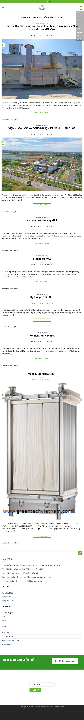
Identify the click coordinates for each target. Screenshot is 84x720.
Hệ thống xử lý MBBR (42, 335)
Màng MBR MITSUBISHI (42, 373)
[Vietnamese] (50, 1)
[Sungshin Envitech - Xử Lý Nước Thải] (42, 8)
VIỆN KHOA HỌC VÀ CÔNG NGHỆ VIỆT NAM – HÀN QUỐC (42, 128)
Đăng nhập (5, 633)
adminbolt (50, 35)
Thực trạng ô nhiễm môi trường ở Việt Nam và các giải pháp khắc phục (26, 577)
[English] (47, 1)
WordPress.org (7, 644)
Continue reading (42, 112)
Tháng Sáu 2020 (7, 597)
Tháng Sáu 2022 (7, 593)
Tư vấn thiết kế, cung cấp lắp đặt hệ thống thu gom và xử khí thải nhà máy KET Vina (31, 565)
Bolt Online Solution (57, 707)
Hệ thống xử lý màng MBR (42, 220)
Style (3, 617)
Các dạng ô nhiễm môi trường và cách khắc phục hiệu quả (22, 581)
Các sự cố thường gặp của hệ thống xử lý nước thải (20, 573)
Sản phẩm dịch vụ (42, 23)
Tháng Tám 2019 (7, 601)
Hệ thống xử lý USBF (42, 297)
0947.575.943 (66, 661)
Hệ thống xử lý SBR (42, 258)
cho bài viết (7, 636)
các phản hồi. (12, 640)
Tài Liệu (4, 621)
